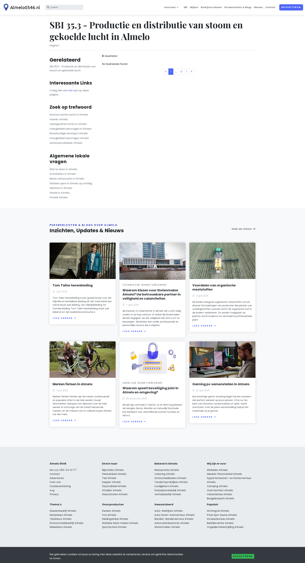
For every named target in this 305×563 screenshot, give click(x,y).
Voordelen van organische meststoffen (214, 287)
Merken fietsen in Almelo (72, 384)
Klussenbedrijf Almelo (63, 511)
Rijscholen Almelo (113, 470)
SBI (185, 7)
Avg (52, 490)
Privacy (54, 494)
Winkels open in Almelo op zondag (71, 183)
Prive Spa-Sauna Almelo (222, 515)
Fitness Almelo (59, 197)
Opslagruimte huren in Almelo (68, 124)
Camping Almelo (217, 486)
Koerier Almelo (59, 119)
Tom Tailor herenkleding (73, 285)
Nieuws (258, 7)
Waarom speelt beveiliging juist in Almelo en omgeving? (150, 390)
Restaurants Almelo (166, 470)
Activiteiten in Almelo (63, 174)
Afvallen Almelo (112, 490)
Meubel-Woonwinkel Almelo (224, 474)
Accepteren (243, 556)
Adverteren (291, 7)
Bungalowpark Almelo (220, 498)
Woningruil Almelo (218, 511)
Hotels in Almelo (60, 193)
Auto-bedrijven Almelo (168, 511)
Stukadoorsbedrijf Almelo (170, 490)
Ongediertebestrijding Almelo (225, 527)
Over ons (55, 482)
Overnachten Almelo (220, 490)
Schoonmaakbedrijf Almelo (66, 523)
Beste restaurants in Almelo (67, 178)
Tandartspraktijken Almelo (171, 482)
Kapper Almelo (111, 482)
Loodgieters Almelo (166, 486)
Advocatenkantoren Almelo (171, 523)
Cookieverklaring (60, 486)
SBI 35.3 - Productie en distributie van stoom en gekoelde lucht (73, 68)
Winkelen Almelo (217, 470)
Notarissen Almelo (61, 515)
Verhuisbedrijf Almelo (167, 494)
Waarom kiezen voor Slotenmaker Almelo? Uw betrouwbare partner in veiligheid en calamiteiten (151, 294)
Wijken (194, 7)
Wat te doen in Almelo (63, 169)
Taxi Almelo (109, 478)
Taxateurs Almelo (60, 519)
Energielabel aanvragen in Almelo (71, 129)
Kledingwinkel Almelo (115, 519)
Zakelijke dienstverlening (142, 382)
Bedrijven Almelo (211, 7)
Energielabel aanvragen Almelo (69, 138)
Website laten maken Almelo (120, 523)
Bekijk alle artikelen (242, 229)
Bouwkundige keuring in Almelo (69, 133)
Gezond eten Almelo (115, 494)
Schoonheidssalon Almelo (170, 478)
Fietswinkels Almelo (114, 474)
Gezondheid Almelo (114, 486)
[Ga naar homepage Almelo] (21, 7)
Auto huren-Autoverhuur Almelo (174, 515)
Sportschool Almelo (114, 527)
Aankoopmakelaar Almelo (66, 143)
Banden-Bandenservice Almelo (173, 519)
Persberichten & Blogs (237, 7)
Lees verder (63, 318)
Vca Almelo (109, 515)
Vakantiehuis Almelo (219, 494)
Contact (270, 7)
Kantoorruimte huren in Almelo (69, 114)
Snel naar (170, 7)
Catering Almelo (164, 474)
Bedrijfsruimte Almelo (220, 523)
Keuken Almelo (111, 511)
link (71, 90)
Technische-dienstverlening (144, 284)
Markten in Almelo (61, 188)
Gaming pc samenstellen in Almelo (220, 384)
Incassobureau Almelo (221, 519)
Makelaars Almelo (61, 527)
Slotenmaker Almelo (167, 527)
